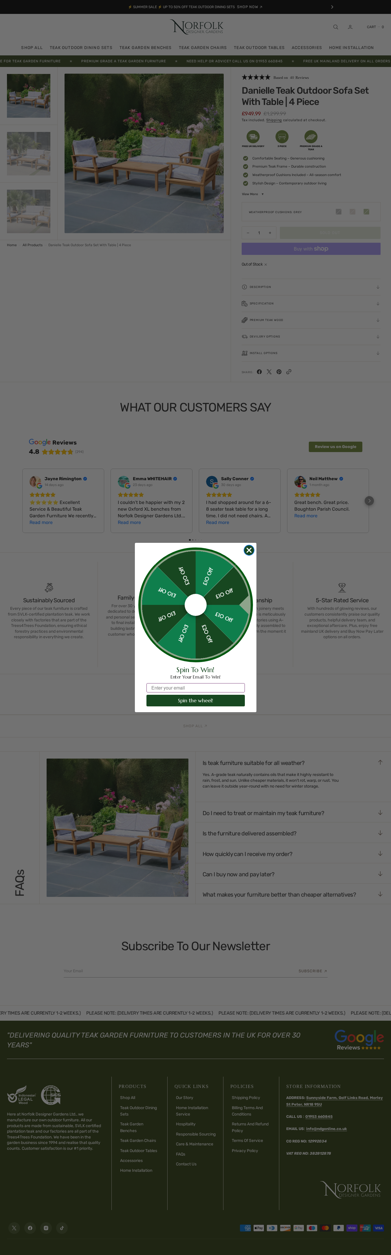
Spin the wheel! (195, 700)
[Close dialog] (249, 550)
